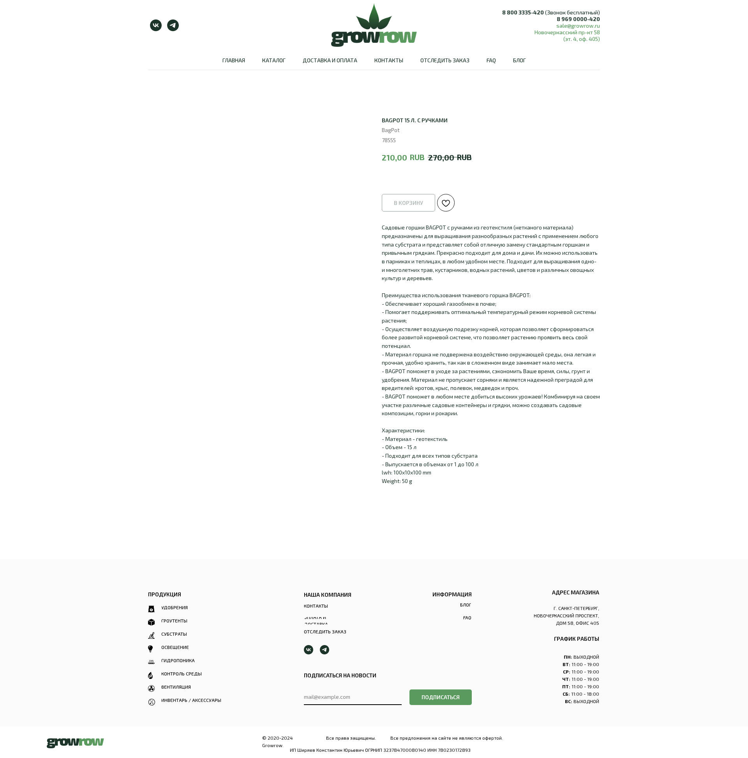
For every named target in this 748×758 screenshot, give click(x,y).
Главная (233, 60)
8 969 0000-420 (578, 19)
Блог (519, 60)
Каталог (274, 60)
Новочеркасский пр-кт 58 (567, 32)
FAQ (491, 60)
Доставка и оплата (330, 60)
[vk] (156, 25)
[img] (75, 743)
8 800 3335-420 (523, 12)
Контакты (388, 60)
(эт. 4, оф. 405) (581, 38)
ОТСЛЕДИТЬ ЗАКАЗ (444, 60)
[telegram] (173, 25)
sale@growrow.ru (578, 25)
